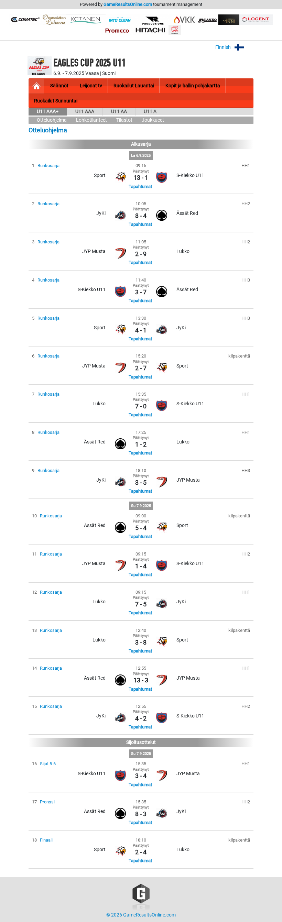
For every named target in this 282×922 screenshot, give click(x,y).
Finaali (46, 840)
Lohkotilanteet (91, 120)
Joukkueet (153, 120)
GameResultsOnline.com (128, 4)
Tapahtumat (140, 186)
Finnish (223, 47)
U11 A (150, 111)
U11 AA (119, 111)
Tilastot (124, 120)
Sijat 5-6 (48, 763)
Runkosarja (48, 165)
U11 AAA (84, 111)
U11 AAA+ (47, 111)
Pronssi (47, 801)
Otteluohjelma (52, 120)
